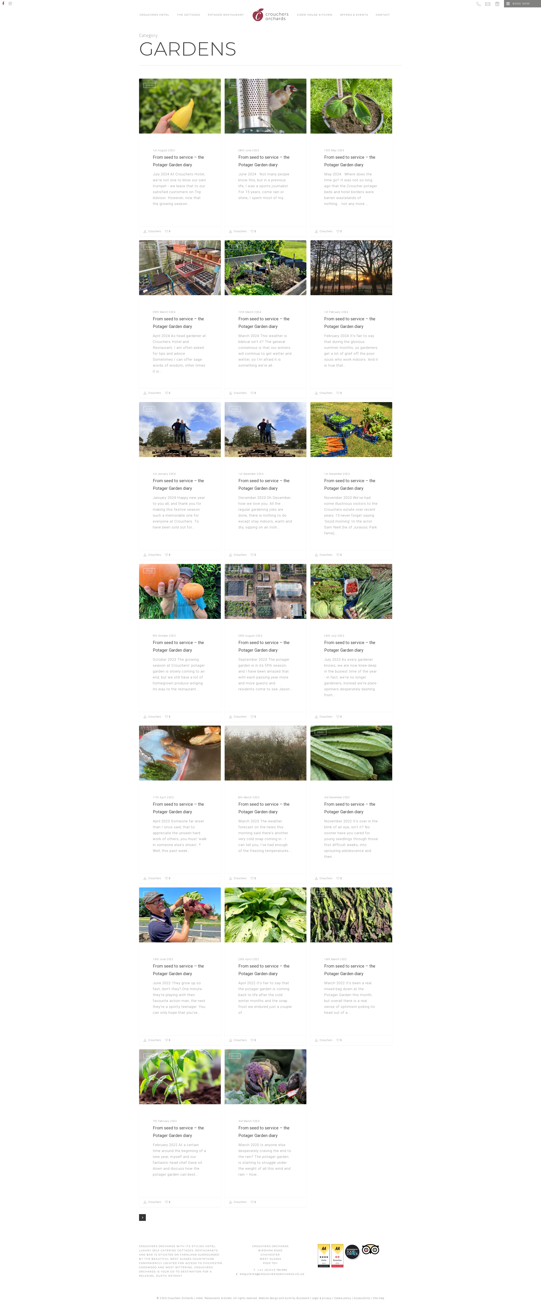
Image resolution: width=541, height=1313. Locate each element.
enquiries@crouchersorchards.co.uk (272, 1274)
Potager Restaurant (226, 14)
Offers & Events (354, 14)
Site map (378, 1298)
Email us (488, 4)
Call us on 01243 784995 (479, 3)
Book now (521, 3)
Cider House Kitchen (314, 14)
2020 (234, 1056)
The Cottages (188, 14)
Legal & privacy (322, 1298)
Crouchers (154, 231)
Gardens (324, 570)
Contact (383, 14)
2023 (149, 408)
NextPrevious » (142, 1217)
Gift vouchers (498, 3)
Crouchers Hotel (154, 14)
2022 (320, 732)
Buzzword (302, 1298)
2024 (149, 85)
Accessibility (362, 1298)
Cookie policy (342, 1298)
